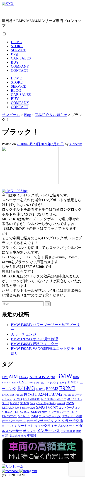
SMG (40, 407)
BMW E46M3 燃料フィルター (34, 344)
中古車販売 (68, 431)
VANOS (24, 416)
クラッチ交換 (72, 421)
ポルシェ (29, 431)
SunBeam (25, 412)
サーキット (26, 425)
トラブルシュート (63, 425)
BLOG (16, 90)
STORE (17, 46)
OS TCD (24, 403)
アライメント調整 (72, 416)
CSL (23, 382)
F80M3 (29, 394)
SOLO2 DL (10, 412)
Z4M (34, 416)
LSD (26, 399)
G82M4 (17, 399)
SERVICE (18, 50)
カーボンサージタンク (44, 421)
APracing (24, 377)
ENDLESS (8, 394)
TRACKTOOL (9, 416)
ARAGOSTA (39, 377)
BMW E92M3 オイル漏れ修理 (34, 339)
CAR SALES (21, 58)
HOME (16, 42)
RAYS (70, 403)
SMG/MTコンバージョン (63, 407)
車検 (23, 436)
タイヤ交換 (42, 425)
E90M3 (52, 388)
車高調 (31, 435)
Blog (14, 54)
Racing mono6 (57, 403)
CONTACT (19, 70)
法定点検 (15, 436)
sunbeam (75, 144)
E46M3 (26, 388)
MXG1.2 (61, 399)
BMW (64, 376)
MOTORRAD (48, 399)
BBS (53, 377)
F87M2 (56, 394)
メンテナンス (48, 431)
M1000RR (34, 399)
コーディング (9, 426)
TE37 (73, 412)
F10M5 (19, 395)
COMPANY (20, 66)
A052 (5, 377)
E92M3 (67, 388)
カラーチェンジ (23, 334)
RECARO (8, 407)
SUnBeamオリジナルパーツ (50, 412)
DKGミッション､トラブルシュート (47, 382)
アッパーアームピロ (50, 416)
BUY (15, 62)
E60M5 (40, 389)
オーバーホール (14, 421)
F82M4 (41, 394)
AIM (13, 376)
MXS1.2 (14, 403)
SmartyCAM (28, 408)
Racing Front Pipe (39, 403)
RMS (18, 407)
